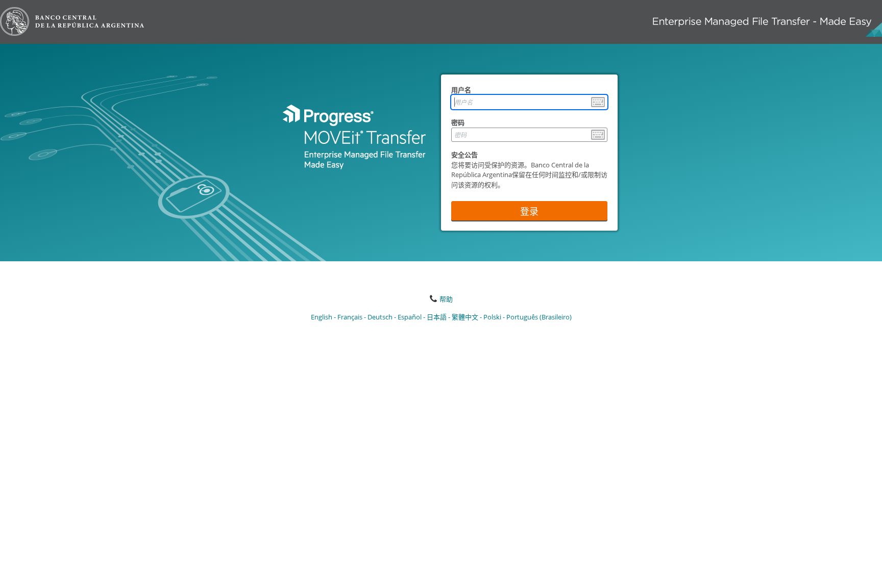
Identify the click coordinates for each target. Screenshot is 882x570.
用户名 (461, 89)
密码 (457, 122)
